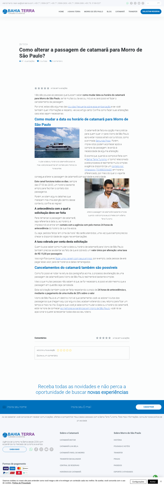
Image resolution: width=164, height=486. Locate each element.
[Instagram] (135, 3)
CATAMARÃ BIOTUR (68, 440)
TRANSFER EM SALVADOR (70, 459)
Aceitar (153, 481)
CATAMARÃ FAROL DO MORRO (72, 453)
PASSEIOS (118, 465)
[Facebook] (131, 3)
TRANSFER (118, 453)
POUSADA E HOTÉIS (122, 446)
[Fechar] (160, 481)
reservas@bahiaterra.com (23, 3)
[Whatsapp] (127, 3)
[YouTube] (139, 3)
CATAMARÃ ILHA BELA (69, 446)
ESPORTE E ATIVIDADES (123, 472)
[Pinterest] (143, 3)
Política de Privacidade (21, 483)
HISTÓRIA (118, 440)
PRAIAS (117, 459)
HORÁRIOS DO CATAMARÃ (70, 472)
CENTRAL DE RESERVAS (69, 465)
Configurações (138, 481)
